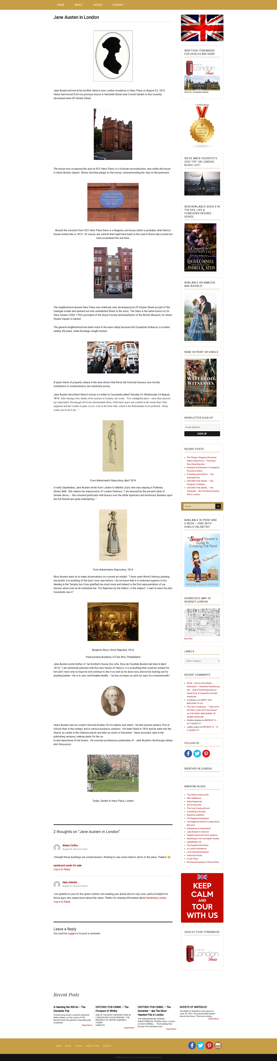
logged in (73, 933)
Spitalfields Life (194, 842)
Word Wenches (194, 805)
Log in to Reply (62, 869)
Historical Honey (194, 855)
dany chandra (70, 882)
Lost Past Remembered (198, 852)
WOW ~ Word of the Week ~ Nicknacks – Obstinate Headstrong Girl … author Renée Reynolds (203, 686)
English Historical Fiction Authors (202, 835)
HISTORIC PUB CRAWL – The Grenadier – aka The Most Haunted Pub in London (203, 491)
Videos (97, 4)
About (79, 4)
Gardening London (156, 897)
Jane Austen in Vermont (198, 832)
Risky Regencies (194, 801)
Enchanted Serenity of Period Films (203, 862)
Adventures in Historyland (199, 828)
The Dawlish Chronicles (197, 845)
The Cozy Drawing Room (198, 808)
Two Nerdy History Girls (198, 795)
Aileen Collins (70, 845)
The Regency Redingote (198, 818)
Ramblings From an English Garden (203, 838)
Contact (118, 4)
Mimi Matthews (194, 798)
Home (60, 4)
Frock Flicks (192, 859)
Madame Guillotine (195, 815)
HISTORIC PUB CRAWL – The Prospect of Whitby (112, 1009)
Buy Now (188, 638)
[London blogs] (202, 127)
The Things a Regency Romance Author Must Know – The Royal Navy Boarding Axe (201, 460)
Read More (87, 1025)
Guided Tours (92, 1046)
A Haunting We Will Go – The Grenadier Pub (69, 1009)
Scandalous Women (196, 811)
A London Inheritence (197, 848)
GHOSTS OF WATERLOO (193, 1007)
